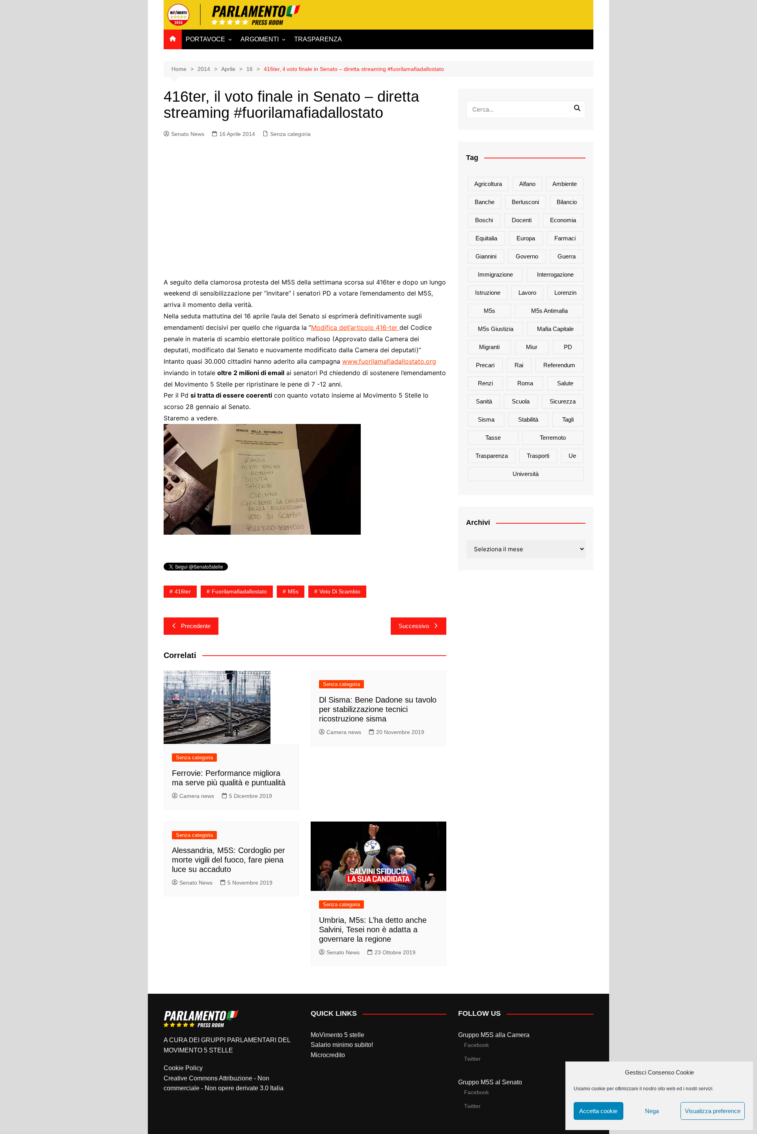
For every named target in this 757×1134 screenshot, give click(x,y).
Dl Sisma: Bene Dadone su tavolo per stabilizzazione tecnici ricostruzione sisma (377, 709)
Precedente (196, 626)
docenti (521, 220)
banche (484, 202)
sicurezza (563, 401)
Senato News (187, 134)
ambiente (564, 183)
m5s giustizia (495, 328)
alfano (527, 183)
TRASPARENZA (318, 39)
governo (527, 256)
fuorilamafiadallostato (239, 591)
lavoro (527, 292)
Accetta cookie (598, 1111)
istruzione (487, 292)
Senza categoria (290, 134)
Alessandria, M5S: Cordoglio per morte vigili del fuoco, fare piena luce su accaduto (228, 860)
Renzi (485, 383)
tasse (493, 437)
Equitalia (486, 238)
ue (572, 455)
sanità (484, 401)
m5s (293, 591)
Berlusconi (525, 202)
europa (525, 238)
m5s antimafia (549, 310)
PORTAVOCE (205, 39)
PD (568, 347)
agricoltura (488, 183)
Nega (652, 1111)
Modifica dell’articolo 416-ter (355, 327)
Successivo (414, 626)
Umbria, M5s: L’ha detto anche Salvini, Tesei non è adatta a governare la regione (373, 929)
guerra (566, 256)
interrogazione (555, 274)
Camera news (196, 796)
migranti (489, 347)
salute (565, 383)
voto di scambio (339, 591)
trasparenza (491, 455)
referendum (559, 365)
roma (525, 383)
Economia (563, 220)
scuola (521, 401)
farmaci (565, 238)
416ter (183, 591)
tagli (568, 419)
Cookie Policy (183, 1068)
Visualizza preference (712, 1111)
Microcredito (328, 1055)
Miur (531, 347)
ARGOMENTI (260, 39)
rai (519, 365)
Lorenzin (565, 292)
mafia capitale (555, 328)
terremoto (553, 437)
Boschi (484, 220)
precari (485, 365)
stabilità (528, 419)
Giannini (485, 256)
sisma (486, 419)
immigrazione (495, 274)
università (526, 473)
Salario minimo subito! (342, 1044)
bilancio (567, 202)
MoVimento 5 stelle (337, 1035)
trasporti (538, 455)
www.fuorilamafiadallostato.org (389, 361)
